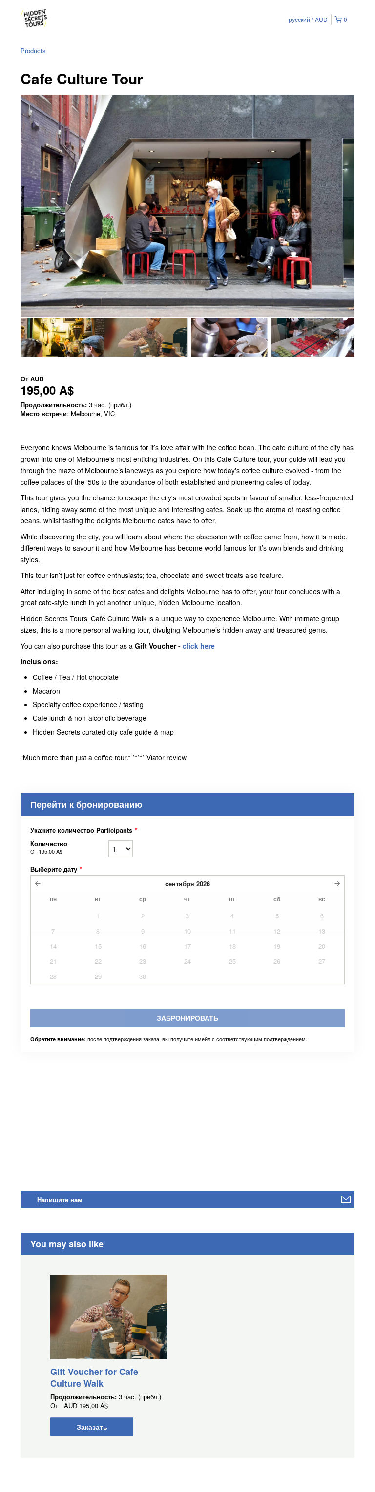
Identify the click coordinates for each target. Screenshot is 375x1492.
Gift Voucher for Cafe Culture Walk (94, 1377)
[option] (62, 337)
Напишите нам (60, 1199)
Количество (48, 847)
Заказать (92, 1427)
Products (33, 50)
